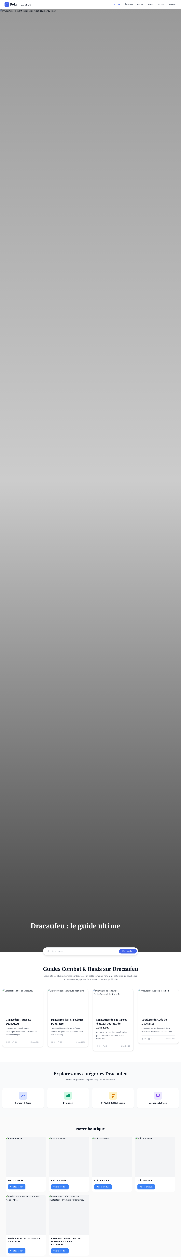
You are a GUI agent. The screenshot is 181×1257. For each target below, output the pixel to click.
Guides (140, 4)
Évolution (129, 4)
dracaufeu (73, 979)
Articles (161, 4)
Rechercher (127, 951)
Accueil (117, 4)
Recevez (172, 4)
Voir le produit (16, 1186)
